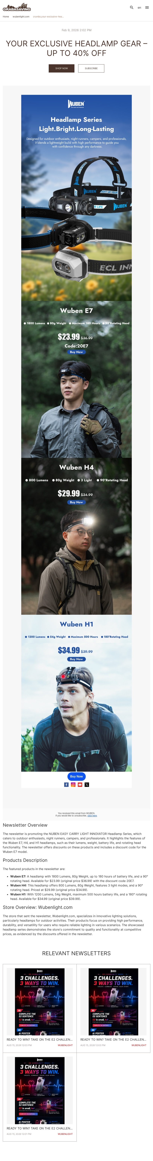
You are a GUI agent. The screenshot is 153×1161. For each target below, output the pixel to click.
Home (6, 16)
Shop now (61, 68)
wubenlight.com (21, 16)
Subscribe (91, 68)
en (139, 7)
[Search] (132, 7)
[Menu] (147, 7)
